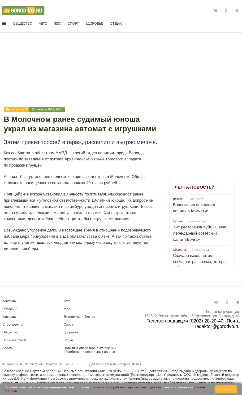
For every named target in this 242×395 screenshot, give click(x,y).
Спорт (73, 23)
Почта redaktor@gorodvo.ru (217, 323)
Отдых (116, 23)
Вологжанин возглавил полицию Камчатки (194, 208)
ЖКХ (57, 23)
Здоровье (94, 23)
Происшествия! (16, 109)
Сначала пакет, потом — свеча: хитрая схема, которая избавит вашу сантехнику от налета (200, 264)
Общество (22, 23)
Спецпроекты (12, 324)
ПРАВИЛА (9, 309)
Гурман (178, 221)
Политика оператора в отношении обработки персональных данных (90, 350)
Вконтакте (215, 10)
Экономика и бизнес (79, 316)
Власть (177, 199)
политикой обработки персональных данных (126, 387)
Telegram (236, 10)
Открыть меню (4, 24)
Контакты (9, 301)
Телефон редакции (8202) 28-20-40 (185, 320)
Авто (43, 23)
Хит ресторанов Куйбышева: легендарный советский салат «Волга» (199, 233)
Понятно (226, 389)
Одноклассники (225, 10)
